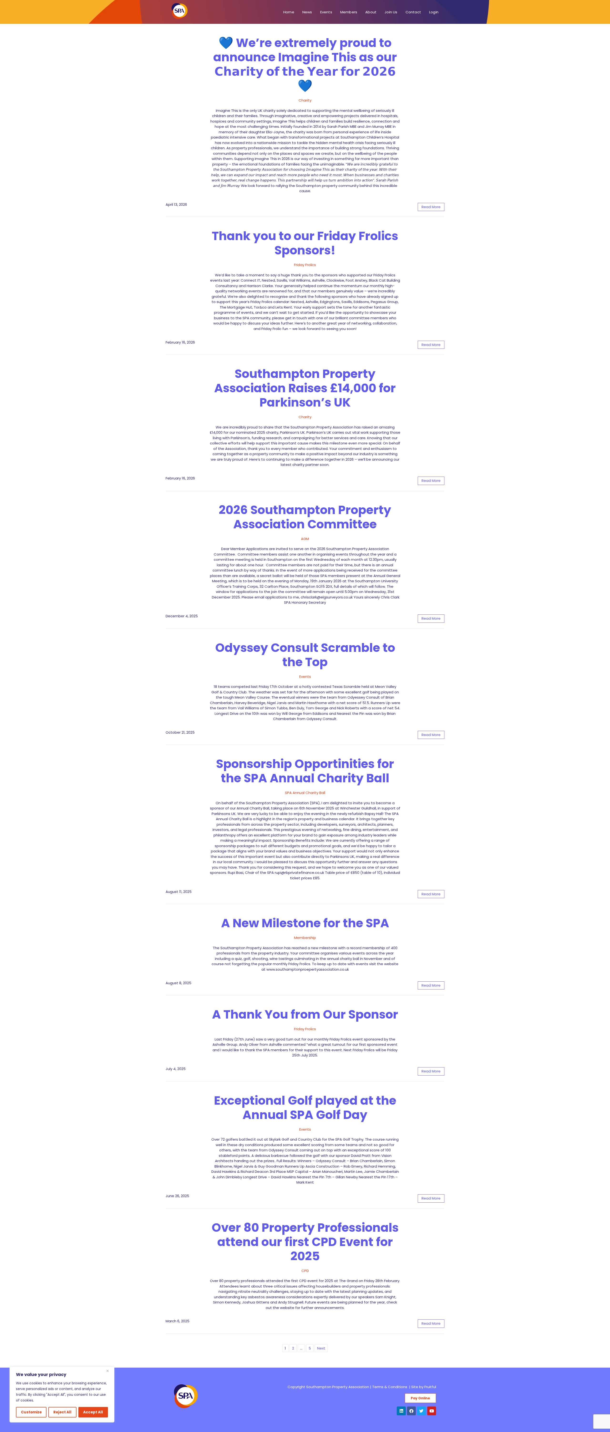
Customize (31, 1412)
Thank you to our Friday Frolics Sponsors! (305, 243)
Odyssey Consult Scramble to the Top (305, 654)
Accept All (93, 1412)
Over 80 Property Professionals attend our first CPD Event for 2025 (305, 1242)
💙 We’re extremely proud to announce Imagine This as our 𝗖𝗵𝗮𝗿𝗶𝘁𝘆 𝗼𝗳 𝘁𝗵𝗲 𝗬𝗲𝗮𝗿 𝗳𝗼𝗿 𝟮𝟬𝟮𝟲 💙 (305, 64)
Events (305, 676)
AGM (305, 538)
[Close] (109, 1371)
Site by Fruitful (423, 1386)
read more (431, 206)
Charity (305, 100)
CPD (305, 1270)
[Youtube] (431, 1410)
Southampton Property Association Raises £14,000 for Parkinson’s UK (305, 388)
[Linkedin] (401, 1410)
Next (321, 1348)
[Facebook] (411, 1410)
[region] (62, 1394)
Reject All (62, 1412)
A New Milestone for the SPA (305, 923)
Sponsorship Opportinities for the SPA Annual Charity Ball (305, 771)
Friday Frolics (305, 264)
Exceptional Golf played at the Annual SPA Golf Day (305, 1107)
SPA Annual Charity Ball (305, 792)
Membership (305, 937)
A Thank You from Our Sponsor (305, 1014)
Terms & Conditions (389, 1386)
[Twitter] (421, 1410)
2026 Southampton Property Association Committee (305, 517)
